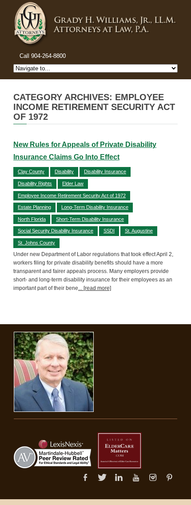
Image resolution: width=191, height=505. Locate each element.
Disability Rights (35, 183)
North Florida (32, 219)
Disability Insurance (105, 171)
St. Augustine (139, 230)
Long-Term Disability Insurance (94, 207)
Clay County (31, 171)
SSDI (109, 230)
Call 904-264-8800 (43, 56)
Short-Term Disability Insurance (90, 219)
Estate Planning (34, 207)
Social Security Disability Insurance (55, 230)
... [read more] (94, 288)
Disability (64, 171)
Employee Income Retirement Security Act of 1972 (72, 195)
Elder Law (73, 183)
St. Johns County (36, 242)
